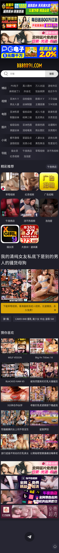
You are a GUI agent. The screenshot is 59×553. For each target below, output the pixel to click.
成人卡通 (40, 111)
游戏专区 (52, 85)
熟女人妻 (14, 104)
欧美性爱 (52, 111)
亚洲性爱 (14, 111)
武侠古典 (52, 137)
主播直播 (40, 104)
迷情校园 (14, 143)
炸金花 (27, 91)
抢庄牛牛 (52, 91)
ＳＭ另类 (52, 104)
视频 (4, 101)
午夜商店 (27, 150)
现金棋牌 (40, 91)
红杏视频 (14, 156)
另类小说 (27, 143)
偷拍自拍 (27, 111)
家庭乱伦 (27, 137)
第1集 (6, 318)
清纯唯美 (27, 130)
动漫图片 (52, 124)
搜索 (51, 73)
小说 (4, 140)
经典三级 (27, 117)
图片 (4, 127)
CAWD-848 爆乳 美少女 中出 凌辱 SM (34, 318)
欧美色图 (40, 124)
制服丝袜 (14, 117)
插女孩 (14, 150)
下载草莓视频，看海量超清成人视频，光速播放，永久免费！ (29, 308)
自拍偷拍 (27, 98)
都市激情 (14, 137)
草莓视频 (40, 150)
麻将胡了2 (14, 91)
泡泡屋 (27, 156)
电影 (4, 114)
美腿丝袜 (14, 130)
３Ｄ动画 (52, 98)
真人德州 (27, 85)
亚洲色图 (27, 124)
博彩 (4, 88)
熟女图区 (40, 130)
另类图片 (52, 130)
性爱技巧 (52, 143)
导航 (4, 153)
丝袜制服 (27, 104)
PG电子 (14, 85)
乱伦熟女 (40, 117)
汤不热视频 (52, 150)
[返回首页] (55, 546)
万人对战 (40, 85)
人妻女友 (40, 137)
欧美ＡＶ (40, 98)
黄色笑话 (40, 143)
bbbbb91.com (29, 65)
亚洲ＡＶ (14, 98)
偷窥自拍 (14, 124)
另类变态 (52, 117)
